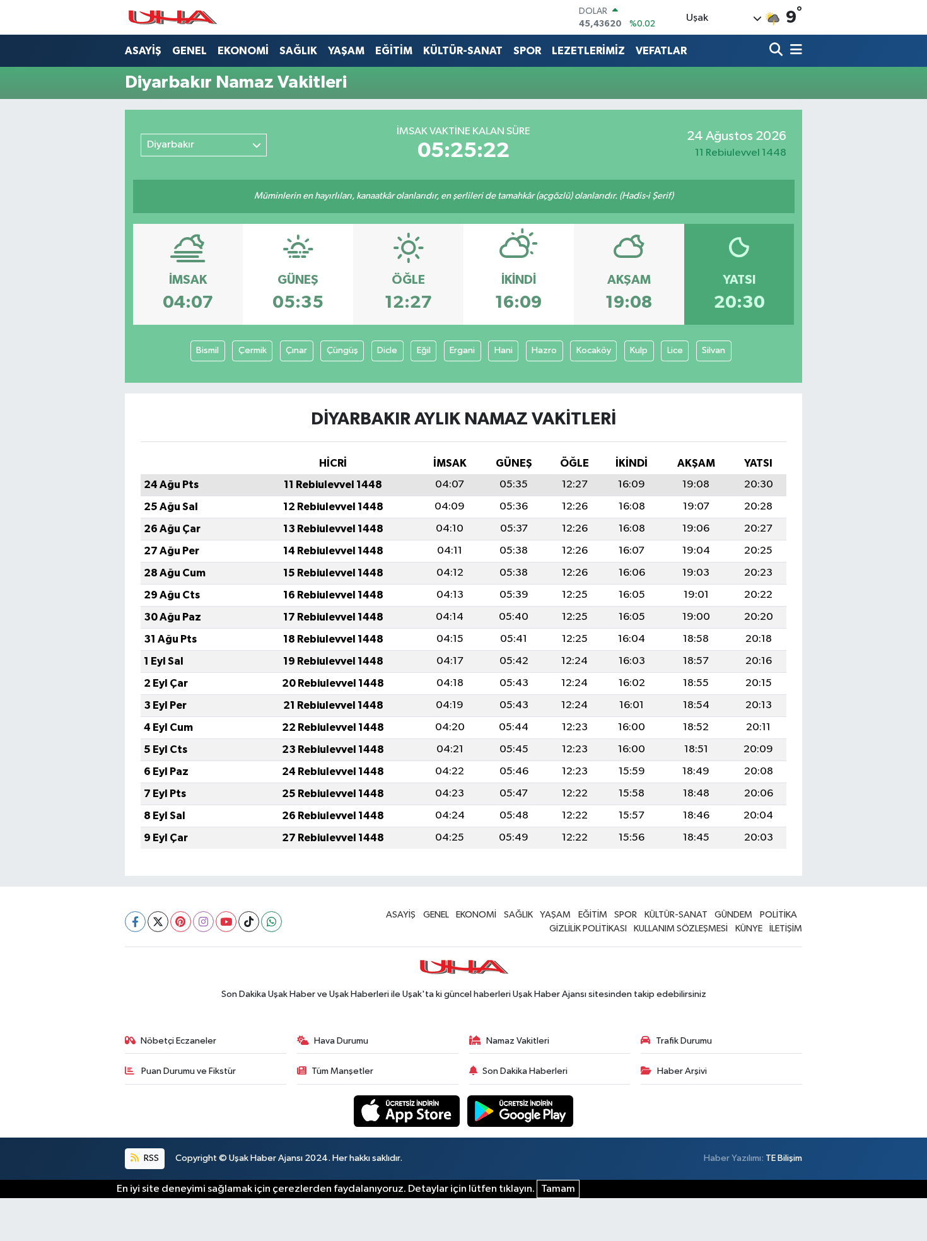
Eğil (424, 350)
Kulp (639, 350)
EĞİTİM (393, 50)
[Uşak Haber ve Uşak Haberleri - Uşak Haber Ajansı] (172, 17)
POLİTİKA (778, 914)
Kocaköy (593, 350)
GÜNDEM (733, 914)
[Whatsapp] (271, 921)
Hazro (544, 350)
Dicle (387, 350)
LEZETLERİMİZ (588, 50)
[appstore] (408, 1110)
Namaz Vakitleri (517, 1041)
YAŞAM (346, 50)
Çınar (296, 350)
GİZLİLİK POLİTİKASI (588, 928)
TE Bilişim (784, 1158)
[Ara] (777, 50)
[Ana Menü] (794, 50)
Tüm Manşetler (342, 1071)
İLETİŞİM (785, 928)
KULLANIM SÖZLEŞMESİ (681, 928)
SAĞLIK (298, 50)
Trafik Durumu (684, 1041)
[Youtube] (226, 921)
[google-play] (520, 1110)
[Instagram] (203, 921)
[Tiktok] (248, 921)
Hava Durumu (341, 1041)
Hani (503, 350)
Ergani (462, 350)
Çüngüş (342, 350)
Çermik (252, 350)
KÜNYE (748, 928)
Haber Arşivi (682, 1071)
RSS (150, 1158)
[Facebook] (135, 921)
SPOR (527, 50)
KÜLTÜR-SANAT (463, 50)
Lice (675, 350)
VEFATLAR (661, 50)
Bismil (207, 350)
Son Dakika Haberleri (525, 1071)
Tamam (558, 1189)
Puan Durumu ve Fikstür (187, 1071)
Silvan (713, 350)
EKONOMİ (243, 50)
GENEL (189, 50)
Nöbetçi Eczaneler (178, 1041)
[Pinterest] (180, 921)
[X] (158, 921)
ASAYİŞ (143, 50)
